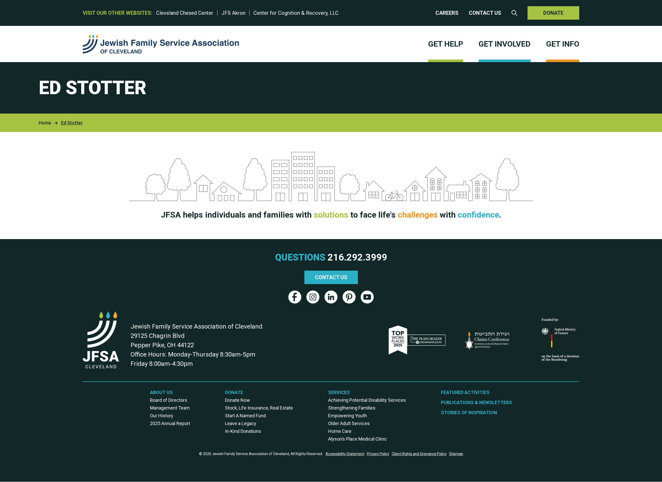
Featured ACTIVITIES (465, 392)
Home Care (339, 431)
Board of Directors (168, 400)
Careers (446, 13)
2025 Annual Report (170, 423)
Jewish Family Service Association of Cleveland (161, 44)
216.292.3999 (357, 257)
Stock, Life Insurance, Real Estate (259, 408)
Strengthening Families (351, 408)
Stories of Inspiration (469, 412)
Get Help (445, 43)
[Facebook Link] (294, 297)
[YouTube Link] (367, 297)
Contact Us (485, 13)
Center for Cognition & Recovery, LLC (295, 13)
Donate (553, 13)
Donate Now (237, 400)
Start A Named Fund (245, 415)
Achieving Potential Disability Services (367, 400)
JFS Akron (233, 13)
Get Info (562, 43)
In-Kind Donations (243, 431)
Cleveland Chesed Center (184, 13)
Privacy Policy (378, 454)
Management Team (170, 408)
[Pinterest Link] (349, 297)
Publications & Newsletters (476, 402)
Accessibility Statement (345, 454)
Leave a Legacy (240, 423)
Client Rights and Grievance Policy (419, 454)
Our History (161, 415)
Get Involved (505, 43)
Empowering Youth (347, 415)
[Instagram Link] (312, 297)
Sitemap (456, 454)
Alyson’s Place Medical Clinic (357, 439)
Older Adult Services (349, 423)
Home (45, 122)
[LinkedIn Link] (331, 297)
